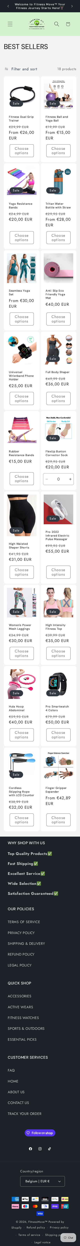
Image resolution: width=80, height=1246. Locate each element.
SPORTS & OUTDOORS (26, 1028)
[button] (10, 24)
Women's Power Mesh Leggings (20, 627)
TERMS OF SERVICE (24, 921)
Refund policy (36, 1227)
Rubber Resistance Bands (21, 453)
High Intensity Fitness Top (56, 627)
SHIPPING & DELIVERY (26, 943)
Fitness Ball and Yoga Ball (57, 118)
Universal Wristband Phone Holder (21, 375)
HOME (13, 1081)
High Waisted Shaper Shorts (19, 545)
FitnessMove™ (38, 1222)
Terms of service (29, 1235)
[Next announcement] (72, 6)
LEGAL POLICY (19, 965)
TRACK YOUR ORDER (24, 1113)
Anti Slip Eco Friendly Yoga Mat (55, 294)
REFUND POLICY (21, 954)
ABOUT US (16, 1092)
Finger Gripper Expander (56, 789)
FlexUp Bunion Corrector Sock (57, 453)
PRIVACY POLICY (21, 932)
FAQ (11, 1070)
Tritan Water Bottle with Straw (58, 205)
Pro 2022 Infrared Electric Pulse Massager (57, 535)
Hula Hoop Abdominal (16, 708)
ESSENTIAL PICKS (22, 1039)
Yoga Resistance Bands (20, 205)
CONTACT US (18, 1102)
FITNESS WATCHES (23, 1017)
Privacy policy (59, 1227)
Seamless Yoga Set (19, 292)
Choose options (22, 151)
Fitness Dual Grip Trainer (21, 118)
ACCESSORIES (19, 996)
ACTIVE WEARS (20, 1007)
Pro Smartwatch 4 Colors (57, 708)
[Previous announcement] (8, 6)
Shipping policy (56, 1235)
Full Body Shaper (58, 372)
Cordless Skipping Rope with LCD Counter (21, 791)
